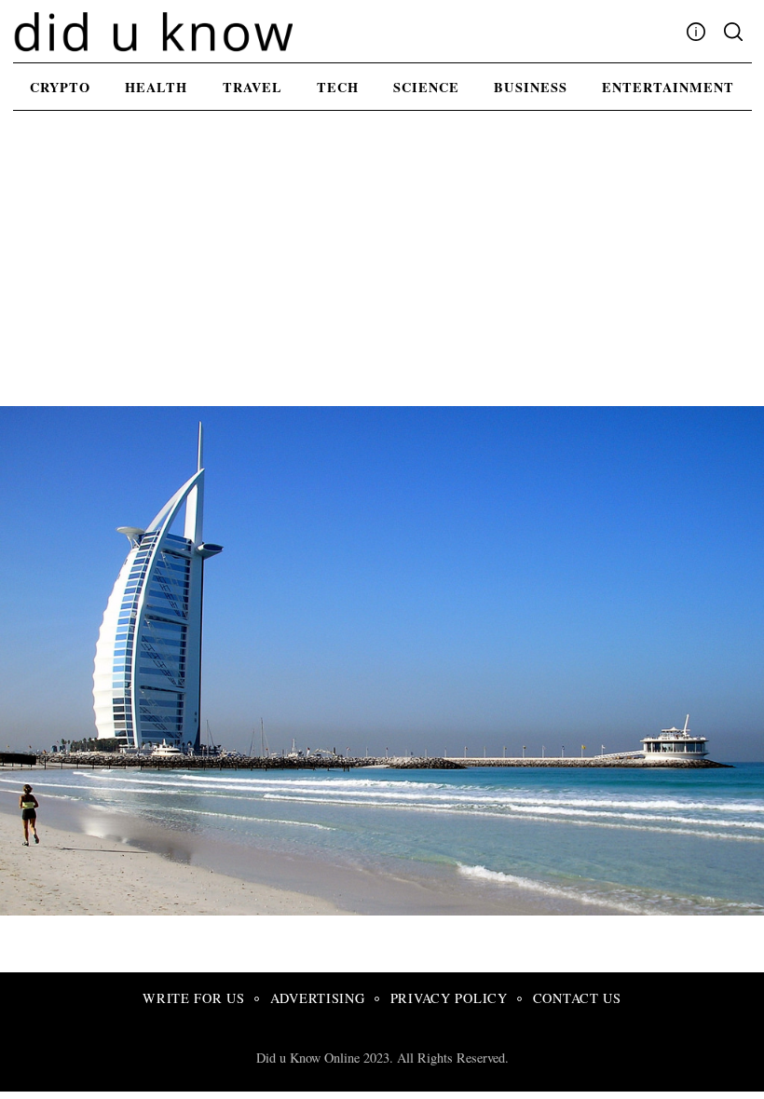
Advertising (317, 998)
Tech (338, 87)
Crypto (60, 87)
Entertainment (668, 87)
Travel (252, 87)
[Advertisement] (382, 266)
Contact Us (577, 998)
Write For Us (194, 998)
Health (156, 87)
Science (426, 87)
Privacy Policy (449, 998)
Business (530, 87)
